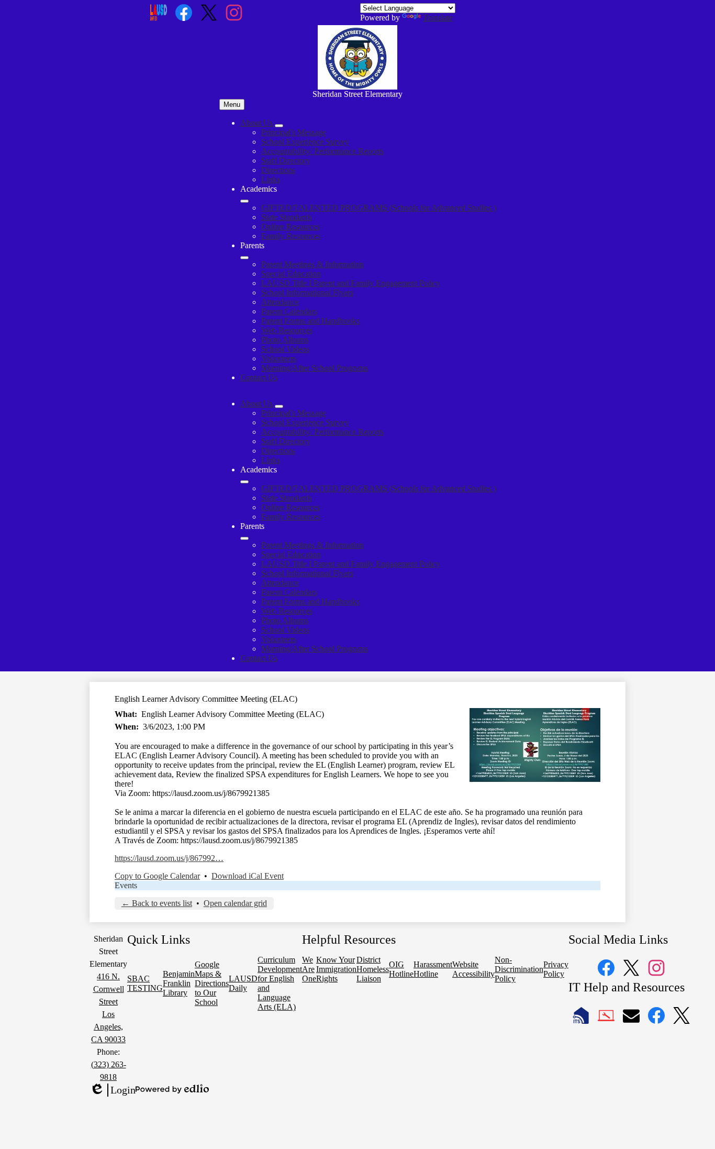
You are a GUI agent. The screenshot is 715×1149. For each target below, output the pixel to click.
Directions (278, 169)
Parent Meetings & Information (312, 264)
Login (113, 1090)
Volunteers (278, 358)
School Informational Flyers (307, 292)
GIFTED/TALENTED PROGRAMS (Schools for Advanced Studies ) (378, 207)
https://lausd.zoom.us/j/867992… (169, 858)
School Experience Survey (305, 141)
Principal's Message (293, 132)
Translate (438, 17)
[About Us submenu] (279, 125)
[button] (257, 403)
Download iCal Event (247, 875)
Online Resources (290, 226)
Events (126, 885)
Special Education (291, 273)
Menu (232, 104)
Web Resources (286, 330)
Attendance (280, 301)
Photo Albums (284, 339)
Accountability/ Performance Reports (322, 151)
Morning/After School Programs (314, 367)
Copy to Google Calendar (157, 875)
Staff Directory (285, 160)
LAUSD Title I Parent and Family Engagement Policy (350, 283)
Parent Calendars (289, 311)
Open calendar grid (235, 903)
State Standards (286, 217)
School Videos (285, 349)
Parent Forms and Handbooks (310, 320)
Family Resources (290, 235)
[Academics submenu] (244, 201)
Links (270, 179)
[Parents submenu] (244, 257)
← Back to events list (156, 903)
